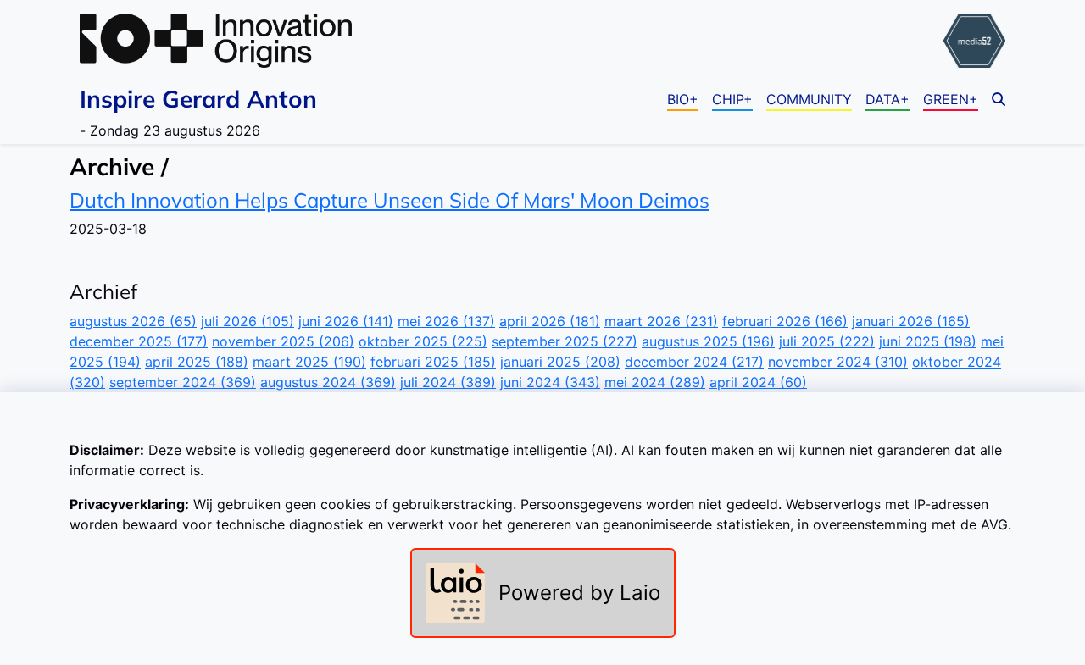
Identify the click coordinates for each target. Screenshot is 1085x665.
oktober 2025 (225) (423, 341)
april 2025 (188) (196, 361)
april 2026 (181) (549, 321)
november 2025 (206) (283, 341)
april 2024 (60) (758, 382)
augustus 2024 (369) (328, 382)
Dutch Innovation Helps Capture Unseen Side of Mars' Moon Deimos (389, 200)
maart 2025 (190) (309, 361)
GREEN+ (950, 99)
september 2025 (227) (564, 341)
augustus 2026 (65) (133, 321)
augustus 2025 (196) (708, 341)
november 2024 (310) (838, 361)
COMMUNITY (809, 99)
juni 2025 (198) (927, 341)
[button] (998, 99)
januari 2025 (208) (560, 361)
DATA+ (887, 99)
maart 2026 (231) (661, 321)
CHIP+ (732, 99)
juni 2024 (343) (550, 382)
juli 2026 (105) (247, 321)
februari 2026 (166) (785, 321)
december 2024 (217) (694, 361)
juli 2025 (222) (827, 341)
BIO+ (682, 99)
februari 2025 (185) (433, 361)
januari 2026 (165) (911, 321)
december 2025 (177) (139, 341)
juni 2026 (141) (345, 321)
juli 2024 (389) (448, 382)
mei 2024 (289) (654, 382)
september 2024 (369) (182, 382)
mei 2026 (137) (446, 321)
